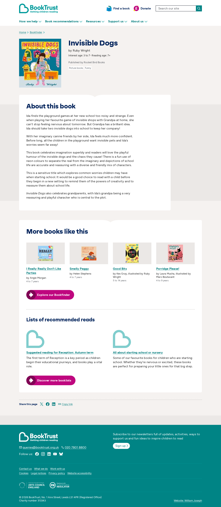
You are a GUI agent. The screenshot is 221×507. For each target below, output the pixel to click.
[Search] (199, 8)
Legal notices (38, 473)
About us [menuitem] (137, 21)
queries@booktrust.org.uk (41, 447)
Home (22, 32)
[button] (41, 404)
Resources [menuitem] (93, 21)
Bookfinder (36, 32)
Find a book (121, 8)
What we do (41, 468)
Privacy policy (57, 473)
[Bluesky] (61, 454)
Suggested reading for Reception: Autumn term (59, 352)
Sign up (120, 446)
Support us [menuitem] (115, 21)
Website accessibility (79, 473)
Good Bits (120, 268)
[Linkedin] (49, 454)
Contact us (25, 468)
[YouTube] (55, 454)
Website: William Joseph (188, 500)
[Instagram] (43, 454)
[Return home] (38, 8)
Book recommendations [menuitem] (61, 21)
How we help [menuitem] (28, 21)
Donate (146, 8)
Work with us (57, 468)
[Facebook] (37, 454)
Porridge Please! (167, 268)
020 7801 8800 (75, 447)
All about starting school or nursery (138, 352)
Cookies (23, 473)
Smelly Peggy (79, 268)
